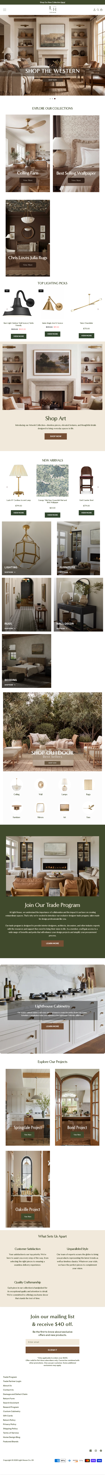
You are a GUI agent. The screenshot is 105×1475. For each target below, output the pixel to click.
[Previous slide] (7, 309)
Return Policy (9, 1420)
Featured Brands (10, 1441)
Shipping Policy (10, 1428)
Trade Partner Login (12, 1381)
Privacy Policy (9, 1424)
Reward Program (11, 1407)
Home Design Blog (11, 1437)
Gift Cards (8, 1415)
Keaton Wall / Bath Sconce (53, 323)
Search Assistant (11, 1402)
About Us (7, 1385)
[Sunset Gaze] (45, 481)
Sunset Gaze (45, 500)
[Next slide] (98, 309)
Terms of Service (11, 1432)
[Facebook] (90, 1450)
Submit (52, 1349)
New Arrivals (52, 460)
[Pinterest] (100, 1450)
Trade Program (10, 1377)
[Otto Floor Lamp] (19, 303)
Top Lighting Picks (52, 283)
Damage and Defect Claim (15, 1394)
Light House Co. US (26, 1460)
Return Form (9, 1398)
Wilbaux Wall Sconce (79, 500)
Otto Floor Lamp (19, 323)
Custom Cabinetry (11, 1411)
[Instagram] (95, 1450)
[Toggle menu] (4, 9)
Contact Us (8, 1389)
